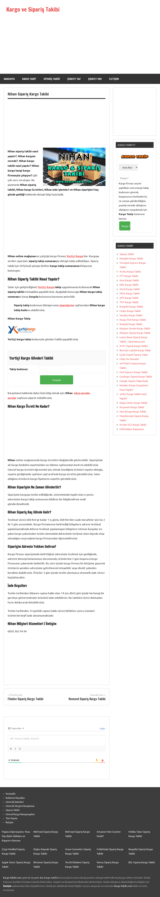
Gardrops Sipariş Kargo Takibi (136, 376)
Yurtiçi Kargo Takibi (130, 271)
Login (102, 728)
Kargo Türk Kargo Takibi (133, 319)
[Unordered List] (20, 749)
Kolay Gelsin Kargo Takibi (133, 402)
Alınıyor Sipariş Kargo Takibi (135, 332)
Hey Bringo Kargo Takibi (133, 411)
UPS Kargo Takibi (129, 297)
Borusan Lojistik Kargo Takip (135, 350)
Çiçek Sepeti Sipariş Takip (134, 354)
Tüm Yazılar (12, 818)
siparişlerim (66, 305)
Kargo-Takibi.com (12, 877)
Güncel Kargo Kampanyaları (20, 814)
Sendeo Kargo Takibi (131, 315)
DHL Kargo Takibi (129, 284)
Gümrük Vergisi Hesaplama (20, 805)
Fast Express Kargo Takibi (134, 372)
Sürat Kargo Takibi (130, 288)
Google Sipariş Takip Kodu (134, 380)
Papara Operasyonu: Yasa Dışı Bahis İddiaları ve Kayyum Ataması (16, 836)
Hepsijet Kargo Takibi (131, 258)
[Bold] (11, 749)
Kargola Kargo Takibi (131, 323)
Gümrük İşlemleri (15, 801)
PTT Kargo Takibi (129, 275)
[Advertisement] (80, 38)
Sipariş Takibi (52, 79)
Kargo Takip (29, 79)
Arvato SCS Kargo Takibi (133, 424)
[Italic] (15, 749)
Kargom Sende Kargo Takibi (135, 328)
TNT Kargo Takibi (129, 302)
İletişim (114, 79)
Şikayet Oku (95, 79)
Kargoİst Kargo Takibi (131, 306)
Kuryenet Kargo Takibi (132, 407)
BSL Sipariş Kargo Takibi (141, 862)
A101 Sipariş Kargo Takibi (134, 345)
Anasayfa (9, 79)
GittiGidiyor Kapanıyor (132, 428)
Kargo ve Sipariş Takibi (33, 9)
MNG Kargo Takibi (130, 293)
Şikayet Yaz (74, 79)
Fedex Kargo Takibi (130, 310)
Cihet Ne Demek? (129, 358)
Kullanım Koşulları (15, 797)
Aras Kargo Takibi (129, 280)
